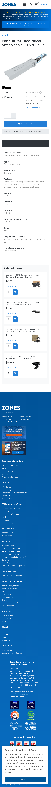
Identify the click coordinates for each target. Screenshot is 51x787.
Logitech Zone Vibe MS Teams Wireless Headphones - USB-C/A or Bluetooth (22, 330)
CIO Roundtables (8, 597)
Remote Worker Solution (12, 551)
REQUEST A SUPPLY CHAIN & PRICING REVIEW (25, 25)
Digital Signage (8, 563)
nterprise (5, 520)
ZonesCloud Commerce (12, 514)
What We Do (8, 541)
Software (5, 560)
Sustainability (7, 498)
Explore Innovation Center (12, 603)
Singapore (6, 640)
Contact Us (7, 646)
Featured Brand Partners (12, 576)
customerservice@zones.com (14, 653)
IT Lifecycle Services (10, 477)
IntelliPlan (6, 517)
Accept (25, 779)
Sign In (44, 4)
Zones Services (8, 546)
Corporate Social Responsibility (14, 493)
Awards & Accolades (10, 589)
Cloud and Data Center (11, 465)
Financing (6, 496)
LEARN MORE (11, 287)
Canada (5, 631)
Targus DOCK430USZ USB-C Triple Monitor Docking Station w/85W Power (24, 303)
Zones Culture (7, 533)
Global (5, 627)
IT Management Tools (12, 504)
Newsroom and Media (12, 581)
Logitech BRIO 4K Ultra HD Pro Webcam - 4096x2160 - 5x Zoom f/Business (24, 357)
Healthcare (6, 619)
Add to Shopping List (33, 107)
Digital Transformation (10, 554)
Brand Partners (9, 571)
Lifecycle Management (11, 548)
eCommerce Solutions (11, 508)
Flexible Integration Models (13, 523)
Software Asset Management (13, 566)
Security (5, 474)
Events (4, 600)
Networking (6, 468)
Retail (4, 621)
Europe (5, 634)
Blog (4, 591)
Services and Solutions (12, 461)
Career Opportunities (10, 490)
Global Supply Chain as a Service (15, 557)
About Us (6, 482)
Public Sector (7, 616)
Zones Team (7, 536)
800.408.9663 (7, 650)
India (4, 637)
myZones (5, 511)
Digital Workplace (9, 471)
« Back (5, 35)
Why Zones (6, 487)
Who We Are (8, 528)
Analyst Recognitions (10, 586)
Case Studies (7, 594)
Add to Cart (27, 123)
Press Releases (8, 606)
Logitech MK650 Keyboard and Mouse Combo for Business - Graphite (22, 276)
